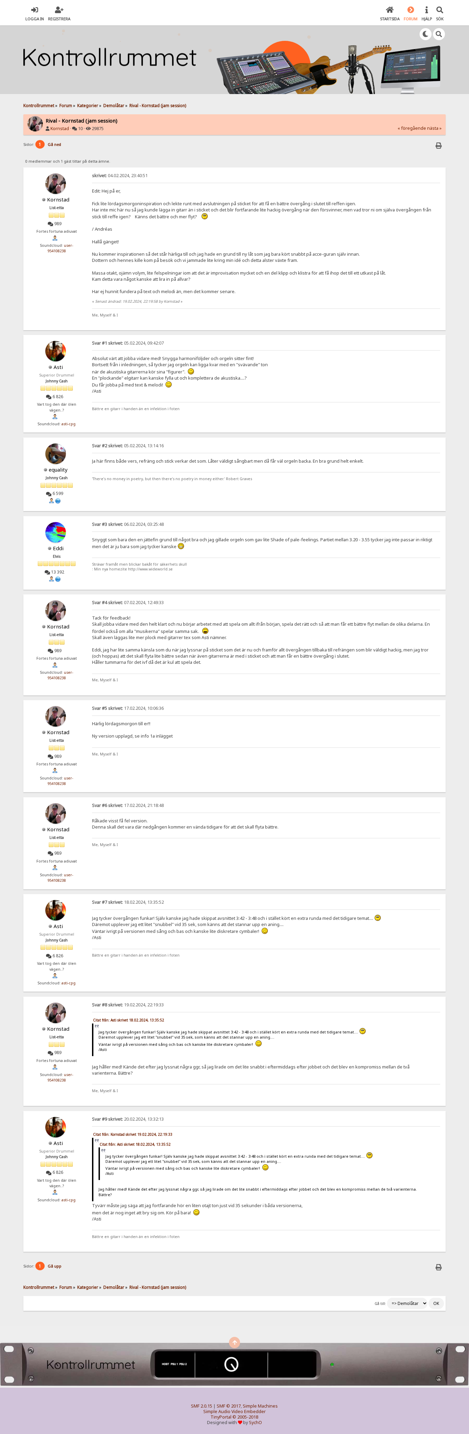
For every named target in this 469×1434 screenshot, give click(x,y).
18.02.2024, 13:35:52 (128, 902)
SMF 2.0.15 (201, 1406)
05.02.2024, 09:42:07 (128, 343)
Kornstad (59, 128)
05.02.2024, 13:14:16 (128, 446)
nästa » (434, 128)
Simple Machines (260, 1406)
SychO (255, 1422)
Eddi (58, 548)
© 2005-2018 (245, 1417)
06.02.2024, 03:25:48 (128, 524)
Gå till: (380, 1303)
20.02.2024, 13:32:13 (128, 1119)
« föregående (412, 128)
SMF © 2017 (229, 1406)
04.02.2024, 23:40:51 (120, 175)
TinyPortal (220, 1417)
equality (58, 469)
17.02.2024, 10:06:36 (128, 708)
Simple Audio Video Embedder (234, 1411)
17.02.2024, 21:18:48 (128, 805)
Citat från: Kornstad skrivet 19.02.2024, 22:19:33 (132, 1134)
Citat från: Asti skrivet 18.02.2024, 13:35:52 (128, 1020)
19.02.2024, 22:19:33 (128, 1005)
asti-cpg (68, 423)
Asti (58, 366)
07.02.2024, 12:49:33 (128, 602)
